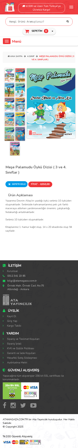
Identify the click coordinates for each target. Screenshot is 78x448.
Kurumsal (12, 271)
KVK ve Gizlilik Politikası (20, 348)
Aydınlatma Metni (16, 362)
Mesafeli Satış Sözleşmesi (21, 357)
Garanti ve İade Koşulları (21, 353)
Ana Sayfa (16, 56)
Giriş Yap (11, 321)
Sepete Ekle (18, 184)
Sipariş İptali (13, 343)
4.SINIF (30, 56)
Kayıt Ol (11, 316)
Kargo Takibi (13, 325)
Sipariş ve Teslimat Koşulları (23, 339)
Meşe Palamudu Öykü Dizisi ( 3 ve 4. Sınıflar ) (35, 170)
